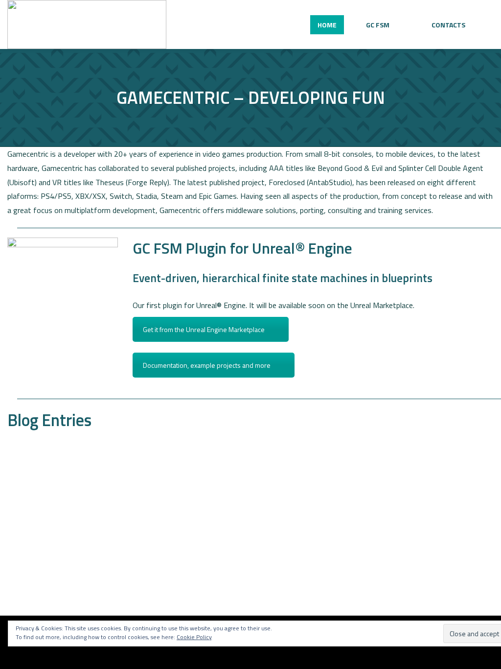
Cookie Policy (194, 637)
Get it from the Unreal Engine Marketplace (204, 329)
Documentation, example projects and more (207, 365)
